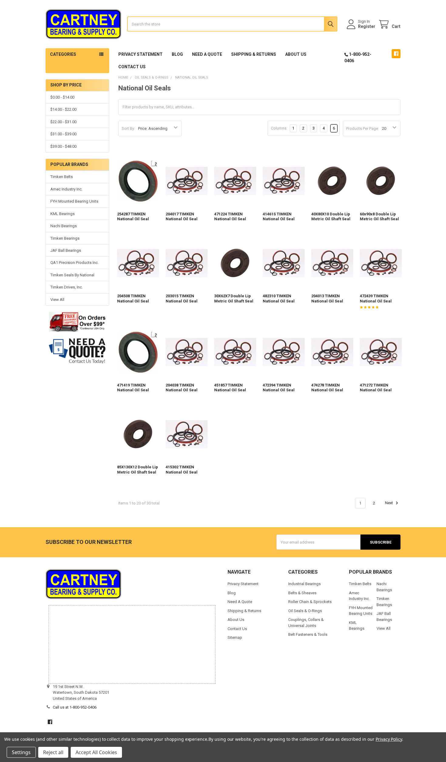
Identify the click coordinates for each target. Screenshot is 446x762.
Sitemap (235, 637)
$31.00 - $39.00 (63, 134)
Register (366, 26)
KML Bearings (62, 213)
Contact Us (132, 66)
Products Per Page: (362, 128)
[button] (77, 351)
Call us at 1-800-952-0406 (74, 707)
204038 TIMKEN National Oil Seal (182, 387)
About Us (295, 54)
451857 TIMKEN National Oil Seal (230, 387)
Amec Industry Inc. (66, 189)
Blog (177, 54)
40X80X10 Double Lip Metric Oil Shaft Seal (330, 216)
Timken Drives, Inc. (66, 287)
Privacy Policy (389, 739)
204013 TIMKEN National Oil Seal (327, 298)
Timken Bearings (64, 238)
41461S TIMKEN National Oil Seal (279, 216)
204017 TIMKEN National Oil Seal (182, 216)
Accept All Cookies (96, 752)
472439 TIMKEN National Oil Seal (376, 298)
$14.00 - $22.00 (63, 109)
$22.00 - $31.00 (63, 122)
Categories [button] (63, 54)
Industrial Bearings (304, 584)
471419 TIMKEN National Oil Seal (133, 387)
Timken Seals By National (72, 275)
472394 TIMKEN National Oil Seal (279, 387)
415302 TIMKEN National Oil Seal (182, 469)
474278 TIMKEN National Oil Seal (327, 387)
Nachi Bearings (63, 226)
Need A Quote (207, 54)
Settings (21, 752)
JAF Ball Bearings (65, 250)
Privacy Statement (140, 54)
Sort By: (128, 128)
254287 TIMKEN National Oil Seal (133, 216)
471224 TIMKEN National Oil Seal (230, 216)
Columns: (279, 128)
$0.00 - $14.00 (62, 97)
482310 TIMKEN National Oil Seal (279, 298)
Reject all (53, 752)
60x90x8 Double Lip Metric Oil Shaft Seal (379, 216)
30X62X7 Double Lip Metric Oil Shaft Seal (233, 298)
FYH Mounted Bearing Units (74, 201)
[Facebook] (396, 53)
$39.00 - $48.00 (63, 146)
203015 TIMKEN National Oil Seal (182, 298)
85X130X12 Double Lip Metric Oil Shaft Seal (137, 469)
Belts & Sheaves (302, 593)
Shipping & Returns (253, 54)
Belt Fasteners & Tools (307, 634)
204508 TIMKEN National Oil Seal (133, 298)
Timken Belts (61, 176)
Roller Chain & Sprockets (310, 601)
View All (57, 299)
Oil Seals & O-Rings (305, 611)
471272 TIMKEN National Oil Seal (376, 387)
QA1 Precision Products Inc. (74, 262)
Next (389, 503)
